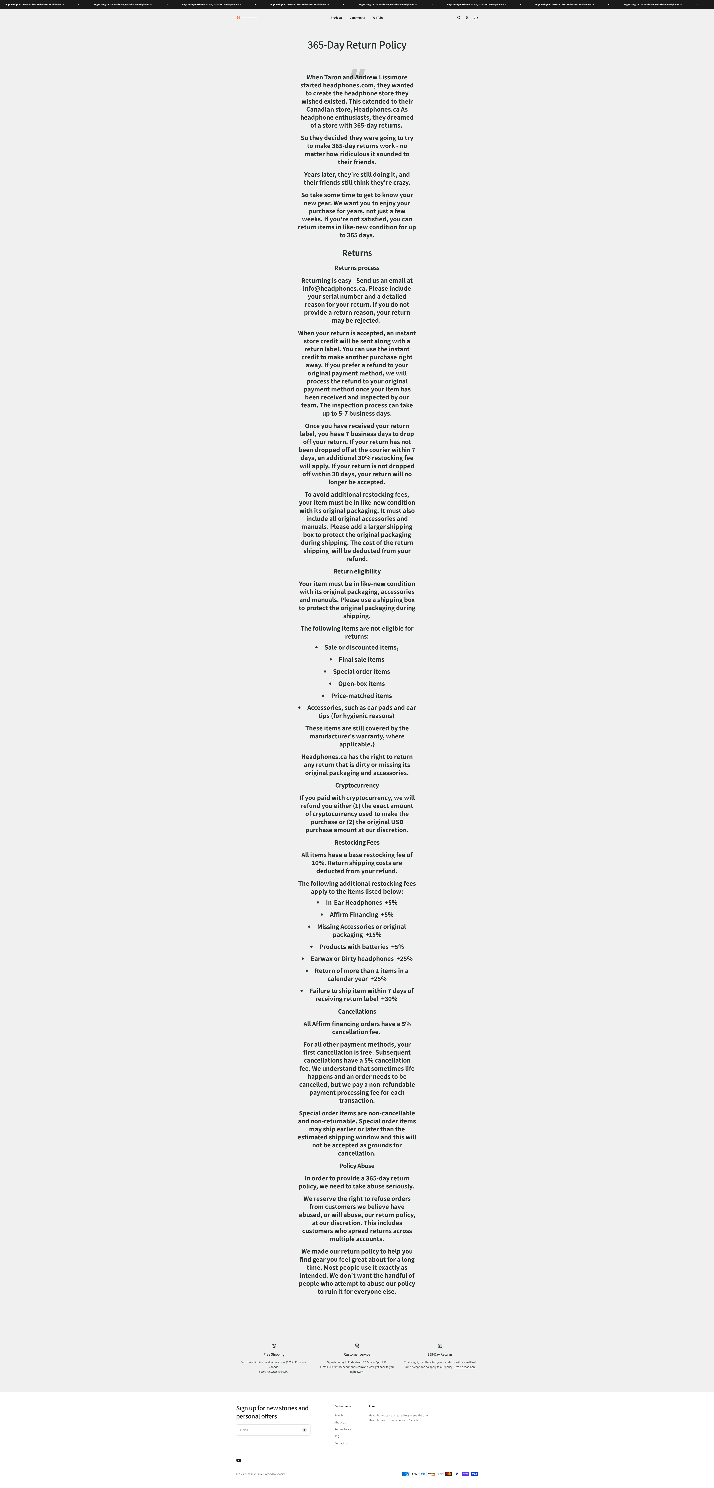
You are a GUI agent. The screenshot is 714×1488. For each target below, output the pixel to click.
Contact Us (341, 1443)
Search (339, 1415)
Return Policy (343, 1429)
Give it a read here (465, 1367)
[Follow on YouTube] (238, 1460)
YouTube (377, 18)
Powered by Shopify (274, 1474)
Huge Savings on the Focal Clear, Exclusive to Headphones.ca (61, 4)
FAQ (337, 1436)
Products (336, 18)
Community (357, 18)
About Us (340, 1422)
